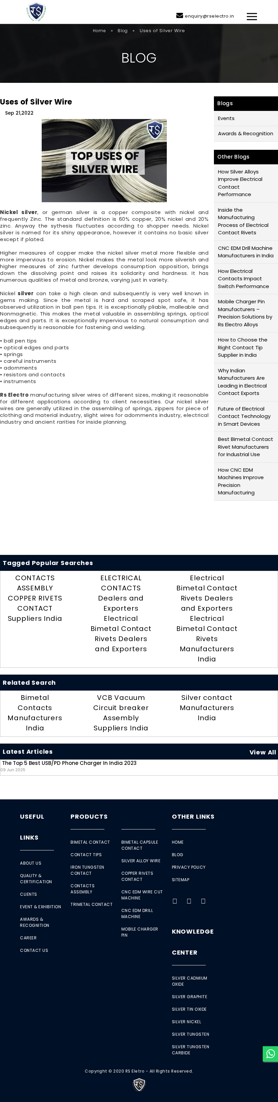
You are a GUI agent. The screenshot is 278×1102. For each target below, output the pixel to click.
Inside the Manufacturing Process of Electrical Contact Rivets (243, 221)
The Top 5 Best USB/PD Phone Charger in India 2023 (68, 766)
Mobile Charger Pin (139, 932)
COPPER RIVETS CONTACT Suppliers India (35, 608)
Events (226, 118)
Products (89, 816)
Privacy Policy (189, 867)
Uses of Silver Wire (36, 102)
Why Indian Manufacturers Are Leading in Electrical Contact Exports (242, 382)
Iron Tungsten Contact (87, 870)
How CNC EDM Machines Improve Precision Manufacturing (241, 481)
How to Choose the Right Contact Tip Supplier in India (242, 347)
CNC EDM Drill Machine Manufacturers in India (246, 251)
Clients (28, 894)
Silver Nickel (186, 1022)
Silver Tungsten (191, 1034)
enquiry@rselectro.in (209, 16)
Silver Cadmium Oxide (189, 981)
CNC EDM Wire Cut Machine (142, 895)
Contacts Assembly (83, 889)
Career (28, 938)
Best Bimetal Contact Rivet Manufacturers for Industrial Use (245, 447)
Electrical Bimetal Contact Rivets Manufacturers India (207, 639)
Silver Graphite (189, 997)
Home (99, 30)
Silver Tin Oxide (189, 1009)
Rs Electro (14, 394)
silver (26, 293)
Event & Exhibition (40, 907)
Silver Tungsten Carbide (191, 1050)
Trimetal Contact (92, 904)
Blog (123, 30)
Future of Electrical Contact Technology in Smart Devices (244, 416)
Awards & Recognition (245, 133)
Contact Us (34, 950)
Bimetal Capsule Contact (139, 845)
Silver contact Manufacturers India (207, 708)
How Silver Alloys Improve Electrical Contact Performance (240, 183)
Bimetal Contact (90, 842)
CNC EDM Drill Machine (137, 913)
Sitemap (181, 880)
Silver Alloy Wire (141, 861)
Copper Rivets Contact (137, 876)
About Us (30, 863)
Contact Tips (86, 855)
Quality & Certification (36, 879)
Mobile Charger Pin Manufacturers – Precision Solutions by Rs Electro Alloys (245, 313)
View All (263, 752)
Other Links (193, 816)
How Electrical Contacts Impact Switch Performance (243, 278)
